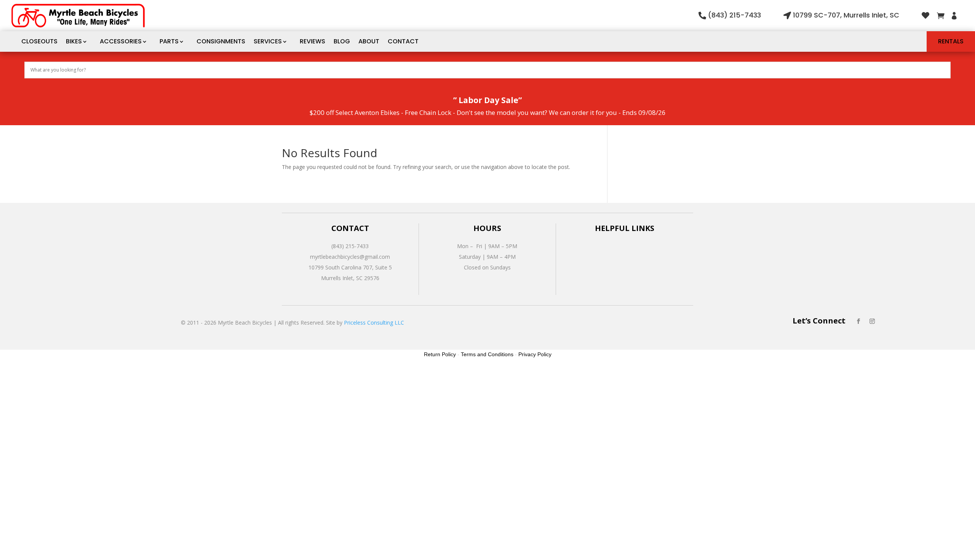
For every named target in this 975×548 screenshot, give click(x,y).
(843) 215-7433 (734, 15)
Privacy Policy (534, 354)
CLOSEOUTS (39, 41)
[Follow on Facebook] (858, 321)
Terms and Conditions (487, 354)
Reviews (312, 41)
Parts (169, 41)
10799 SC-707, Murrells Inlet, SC (846, 15)
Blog (342, 41)
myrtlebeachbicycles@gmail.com (350, 256)
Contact (403, 41)
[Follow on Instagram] (872, 321)
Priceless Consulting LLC (374, 322)
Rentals (951, 41)
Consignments (221, 41)
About (368, 41)
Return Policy (440, 354)
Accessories (121, 41)
